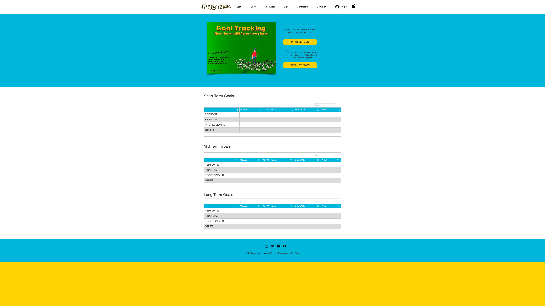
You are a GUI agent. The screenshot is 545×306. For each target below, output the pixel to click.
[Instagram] (266, 246)
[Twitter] (272, 246)
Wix (297, 253)
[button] (270, 7)
